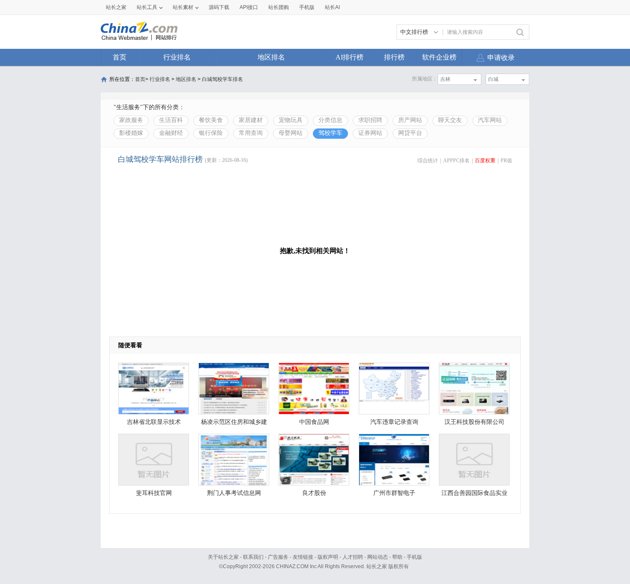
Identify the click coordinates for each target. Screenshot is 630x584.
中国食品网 (314, 422)
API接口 (249, 7)
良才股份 (314, 493)
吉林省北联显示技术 (154, 422)
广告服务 (278, 557)
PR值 (506, 161)
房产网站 (410, 120)
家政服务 (131, 120)
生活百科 (171, 120)
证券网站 (370, 133)
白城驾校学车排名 (222, 79)
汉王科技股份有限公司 (474, 422)
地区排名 (271, 57)
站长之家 (116, 7)
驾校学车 (330, 133)
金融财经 (171, 133)
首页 (119, 57)
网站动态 (377, 557)
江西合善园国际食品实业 (474, 493)
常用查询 (251, 133)
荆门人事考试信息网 (234, 493)
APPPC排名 (456, 161)
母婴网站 (291, 133)
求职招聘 (370, 120)
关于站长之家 (223, 557)
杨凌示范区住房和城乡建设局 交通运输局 (234, 424)
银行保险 (211, 133)
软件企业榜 (439, 57)
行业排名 (177, 57)
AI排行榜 (349, 57)
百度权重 (485, 161)
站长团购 (278, 7)
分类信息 (330, 120)
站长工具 (147, 7)
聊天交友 (450, 120)
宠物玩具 (291, 120)
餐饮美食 (211, 120)
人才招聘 (352, 557)
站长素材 (183, 7)
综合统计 (427, 161)
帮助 (397, 557)
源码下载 (219, 7)
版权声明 (328, 557)
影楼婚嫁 (131, 133)
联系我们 (253, 557)
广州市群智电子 (394, 493)
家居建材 (251, 120)
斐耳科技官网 (154, 493)
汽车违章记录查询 (394, 422)
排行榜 (394, 57)
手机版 (414, 557)
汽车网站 (490, 120)
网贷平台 (410, 133)
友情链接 (303, 557)
